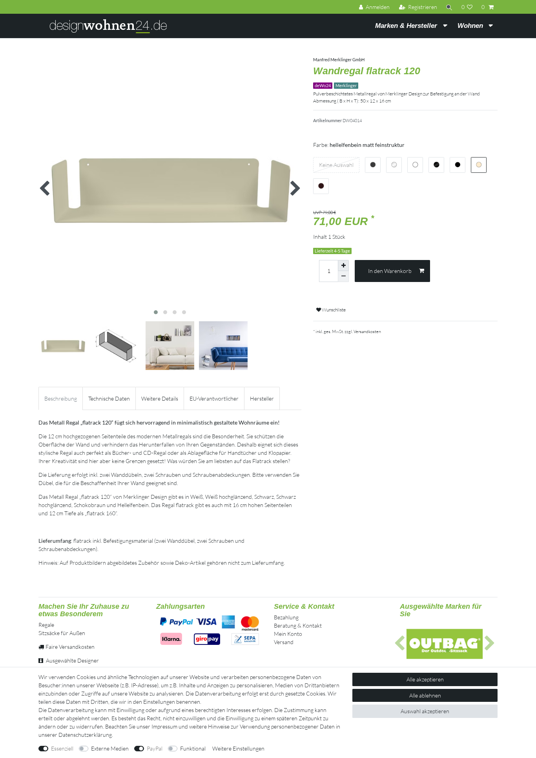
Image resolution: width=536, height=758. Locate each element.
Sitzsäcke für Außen (61, 633)
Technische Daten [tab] (109, 398)
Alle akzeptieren (425, 679)
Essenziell (62, 748)
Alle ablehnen (425, 695)
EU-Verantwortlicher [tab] (214, 398)
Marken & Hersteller (407, 25)
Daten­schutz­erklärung (85, 734)
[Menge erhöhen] (343, 265)
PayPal (154, 748)
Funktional (193, 748)
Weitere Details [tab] (159, 398)
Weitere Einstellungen (238, 748)
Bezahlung (286, 617)
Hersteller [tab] (262, 398)
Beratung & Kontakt (298, 625)
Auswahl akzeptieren (425, 711)
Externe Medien (110, 748)
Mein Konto (288, 633)
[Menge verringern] (343, 276)
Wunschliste (333, 310)
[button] (400, 643)
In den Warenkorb (390, 270)
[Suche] (449, 7)
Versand (284, 642)
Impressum (164, 726)
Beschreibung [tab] (60, 398)
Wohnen (471, 25)
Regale (46, 624)
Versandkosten (367, 331)
